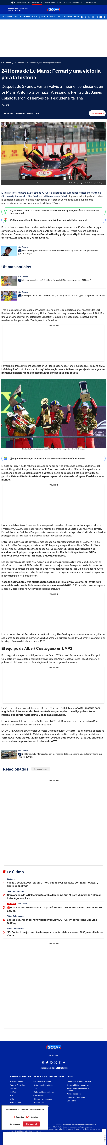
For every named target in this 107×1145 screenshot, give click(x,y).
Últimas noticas (23, 2)
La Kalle (13, 1092)
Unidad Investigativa (53, 2)
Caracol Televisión (17, 1085)
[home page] (13, 2)
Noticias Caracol (16, 1082)
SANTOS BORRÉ (48, 17)
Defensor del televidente (43, 1085)
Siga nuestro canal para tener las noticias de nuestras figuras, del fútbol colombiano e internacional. (54, 211)
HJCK (12, 1095)
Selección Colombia (15, 891)
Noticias (34, 1117)
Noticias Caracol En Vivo (73, 2)
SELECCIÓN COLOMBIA (68, 17)
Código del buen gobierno (43, 1092)
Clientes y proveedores (42, 1099)
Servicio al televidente (42, 1082)
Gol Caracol (37, 2)
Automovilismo (40, 769)
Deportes (20, 1117)
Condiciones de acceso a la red (79, 1082)
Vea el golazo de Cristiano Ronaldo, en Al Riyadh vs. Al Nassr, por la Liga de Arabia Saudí (63, 295)
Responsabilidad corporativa (78, 1085)
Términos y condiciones (76, 1097)
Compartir (99, 113)
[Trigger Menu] (3, 9)
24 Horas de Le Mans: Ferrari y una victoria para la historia (37, 63)
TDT (35, 1088)
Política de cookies (74, 1094)
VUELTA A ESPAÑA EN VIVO (26, 17)
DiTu (12, 1099)
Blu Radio (13, 1088)
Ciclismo (11, 879)
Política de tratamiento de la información (78, 1089)
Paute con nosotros (41, 1106)
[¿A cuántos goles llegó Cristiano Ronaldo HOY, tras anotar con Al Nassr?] (9, 281)
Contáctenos (38, 1095)
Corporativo (71, 1101)
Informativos (91, 2)
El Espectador (15, 1102)
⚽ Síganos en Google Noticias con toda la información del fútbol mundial (48, 458)
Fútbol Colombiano (15, 916)
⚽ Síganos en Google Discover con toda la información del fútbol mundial (48, 220)
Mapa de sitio (38, 1102)
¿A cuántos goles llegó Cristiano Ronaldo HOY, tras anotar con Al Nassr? (56, 280)
